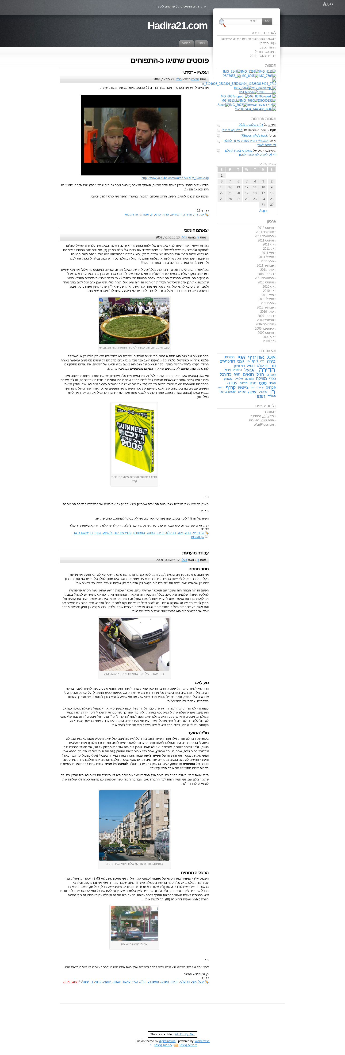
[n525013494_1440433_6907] (255, 109)
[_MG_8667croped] (235, 96)
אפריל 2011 (266, 257)
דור (196, 214)
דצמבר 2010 (265, 274)
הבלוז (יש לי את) (232, 130)
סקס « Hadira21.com (262, 130)
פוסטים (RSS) (188, 1045)
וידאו (227, 370)
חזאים (248, 374)
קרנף (98, 533)
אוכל (201, 981)
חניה (237, 374)
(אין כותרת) (267, 43)
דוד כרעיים (227, 361)
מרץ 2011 (267, 261)
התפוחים (176, 214)
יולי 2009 (268, 337)
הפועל (151, 533)
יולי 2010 (268, 286)
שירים (241, 392)
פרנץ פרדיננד (122, 533)
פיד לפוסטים (262, 416)
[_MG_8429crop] (264, 88)
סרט (158, 214)
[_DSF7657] (231, 76)
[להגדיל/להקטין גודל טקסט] (326, 4)
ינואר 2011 (267, 269)
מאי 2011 (268, 253)
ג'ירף (255, 361)
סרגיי (166, 214)
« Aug (263, 210)
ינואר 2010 (267, 311)
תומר (145, 214)
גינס (180, 533)
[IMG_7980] (249, 100)
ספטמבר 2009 (264, 328)
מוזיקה (261, 378)
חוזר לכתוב (267, 47)
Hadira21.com (177, 25)
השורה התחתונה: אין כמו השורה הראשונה (247, 39)
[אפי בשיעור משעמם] (261, 105)
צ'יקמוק (107, 533)
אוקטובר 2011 (265, 232)
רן (152, 214)
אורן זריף (198, 533)
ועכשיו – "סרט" (195, 72)
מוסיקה (249, 378)
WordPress (202, 1041)
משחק (228, 378)
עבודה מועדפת (195, 552)
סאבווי (126, 981)
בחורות (229, 357)
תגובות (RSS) (163, 1045)
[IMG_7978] (238, 105)
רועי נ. (272, 124)
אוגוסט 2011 (266, 240)
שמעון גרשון (80, 533)
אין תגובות (131, 214)
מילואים (238, 378)
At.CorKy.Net (185, 1034)
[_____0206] (267, 92)
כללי (179, 79)
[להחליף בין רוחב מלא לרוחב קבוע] (331, 4)
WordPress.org (264, 424)
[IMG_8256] (250, 71)
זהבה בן (271, 374)
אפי (202, 214)
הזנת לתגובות (261, 420)
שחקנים (262, 391)
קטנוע (107, 981)
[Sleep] (223, 105)
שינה (86, 981)
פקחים (271, 387)
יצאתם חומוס (196, 230)
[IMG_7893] (267, 76)
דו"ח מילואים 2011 (262, 56)
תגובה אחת (70, 981)
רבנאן (220, 387)
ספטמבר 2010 (264, 278)
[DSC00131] (267, 100)
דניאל (250, 366)
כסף (135, 981)
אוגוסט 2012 (266, 228)
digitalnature (167, 1041)
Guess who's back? (254, 135)
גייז (248, 361)
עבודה (117, 981)
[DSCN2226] (248, 92)
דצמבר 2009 (265, 316)
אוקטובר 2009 (265, 324)
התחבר (269, 412)
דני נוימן (239, 366)
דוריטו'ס (171, 533)
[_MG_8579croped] (262, 96)
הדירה (195, 79)
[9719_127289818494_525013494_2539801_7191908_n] (239, 83)
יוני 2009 (268, 341)
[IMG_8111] (267, 71)
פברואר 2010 (265, 307)
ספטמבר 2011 (264, 236)
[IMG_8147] (232, 71)
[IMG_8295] (249, 76)
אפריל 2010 (266, 299)
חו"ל (143, 981)
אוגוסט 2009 (266, 332)
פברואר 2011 (265, 265)
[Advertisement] (172, 1019)
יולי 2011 (268, 244)
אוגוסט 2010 (266, 282)
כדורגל (225, 374)
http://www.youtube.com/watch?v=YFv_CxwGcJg (175, 178)
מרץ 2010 (267, 303)
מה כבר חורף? (264, 51)
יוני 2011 (268, 248)
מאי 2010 (268, 295)
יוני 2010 (268, 291)
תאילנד (272, 396)
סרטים (243, 383)
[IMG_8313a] (230, 100)
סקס (263, 383)
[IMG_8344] (243, 88)
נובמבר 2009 (265, 320)
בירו (262, 361)
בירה (188, 533)
